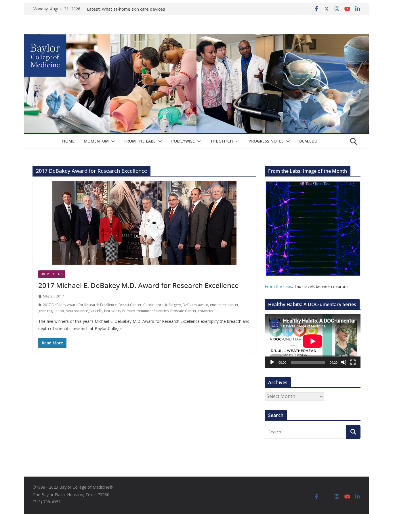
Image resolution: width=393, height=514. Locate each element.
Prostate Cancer (183, 310)
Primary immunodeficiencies (145, 310)
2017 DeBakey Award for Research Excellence (80, 304)
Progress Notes (266, 141)
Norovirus (112, 310)
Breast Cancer (130, 304)
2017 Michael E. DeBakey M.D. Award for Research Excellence (138, 285)
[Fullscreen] (353, 362)
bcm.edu (308, 141)
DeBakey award (195, 304)
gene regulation (51, 310)
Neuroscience (77, 310)
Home (68, 141)
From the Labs (278, 286)
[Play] (272, 362)
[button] (112, 141)
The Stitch (221, 141)
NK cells (96, 310)
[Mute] (344, 362)
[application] (312, 341)
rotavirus (205, 310)
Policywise (183, 141)
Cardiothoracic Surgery (162, 304)
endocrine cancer (224, 304)
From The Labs (140, 141)
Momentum (96, 141)
